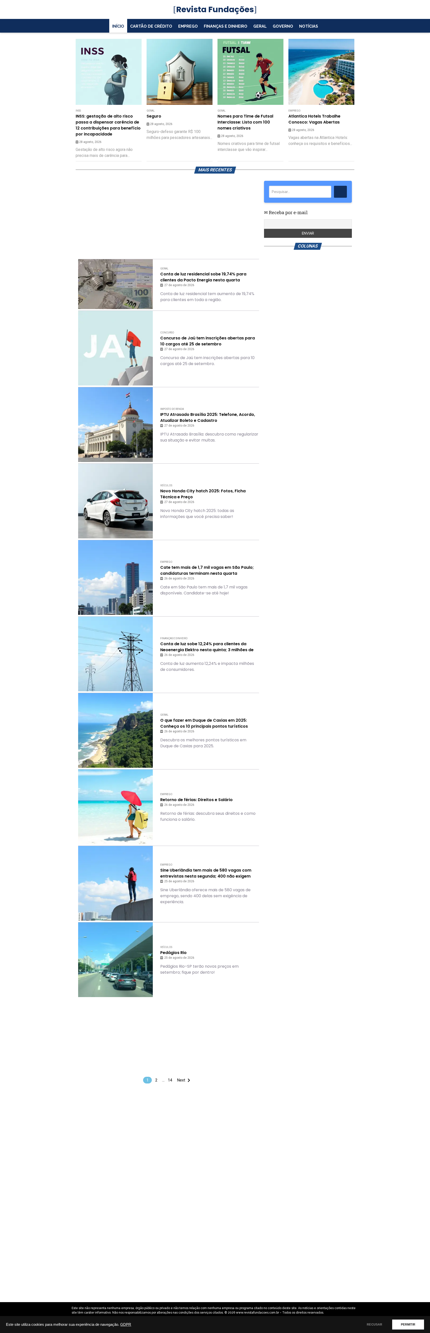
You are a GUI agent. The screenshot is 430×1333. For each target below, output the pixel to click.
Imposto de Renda (172, 409)
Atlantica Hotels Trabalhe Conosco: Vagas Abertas (314, 119)
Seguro (154, 116)
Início (118, 26)
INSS (78, 110)
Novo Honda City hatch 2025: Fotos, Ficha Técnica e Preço (203, 494)
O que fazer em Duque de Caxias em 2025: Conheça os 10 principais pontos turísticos (204, 723)
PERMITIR (408, 1324)
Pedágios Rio (173, 952)
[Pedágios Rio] (115, 959)
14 (170, 1080)
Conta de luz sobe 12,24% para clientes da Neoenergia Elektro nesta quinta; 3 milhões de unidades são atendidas (207, 647)
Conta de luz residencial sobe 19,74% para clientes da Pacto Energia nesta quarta (203, 277)
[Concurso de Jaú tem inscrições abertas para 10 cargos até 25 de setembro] (115, 348)
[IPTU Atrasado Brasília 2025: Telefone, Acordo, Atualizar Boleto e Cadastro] (115, 424)
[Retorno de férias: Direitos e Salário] (115, 806)
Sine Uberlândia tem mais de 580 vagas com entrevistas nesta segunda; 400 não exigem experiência (205, 873)
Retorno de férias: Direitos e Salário (196, 800)
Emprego (188, 26)
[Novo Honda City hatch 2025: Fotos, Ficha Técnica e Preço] (115, 501)
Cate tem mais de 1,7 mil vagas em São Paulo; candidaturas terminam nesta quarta (207, 570)
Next (181, 1080)
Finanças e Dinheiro (225, 26)
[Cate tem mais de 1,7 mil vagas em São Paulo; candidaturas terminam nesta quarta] (115, 577)
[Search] (340, 192)
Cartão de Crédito (151, 26)
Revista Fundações (215, 9)
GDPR (125, 1325)
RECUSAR (374, 1324)
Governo (283, 26)
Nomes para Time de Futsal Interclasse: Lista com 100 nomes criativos (245, 122)
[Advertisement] (168, 216)
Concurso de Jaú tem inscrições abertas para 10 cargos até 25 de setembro (207, 341)
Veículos (166, 485)
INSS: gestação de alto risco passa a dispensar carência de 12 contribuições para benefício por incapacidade (108, 125)
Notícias (308, 26)
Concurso (167, 332)
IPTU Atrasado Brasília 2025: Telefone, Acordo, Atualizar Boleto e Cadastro (207, 417)
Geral (260, 26)
